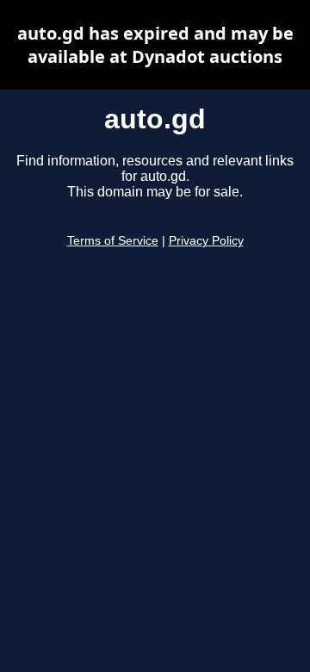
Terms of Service (112, 240)
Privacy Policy (206, 240)
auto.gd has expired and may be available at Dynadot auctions (155, 45)
